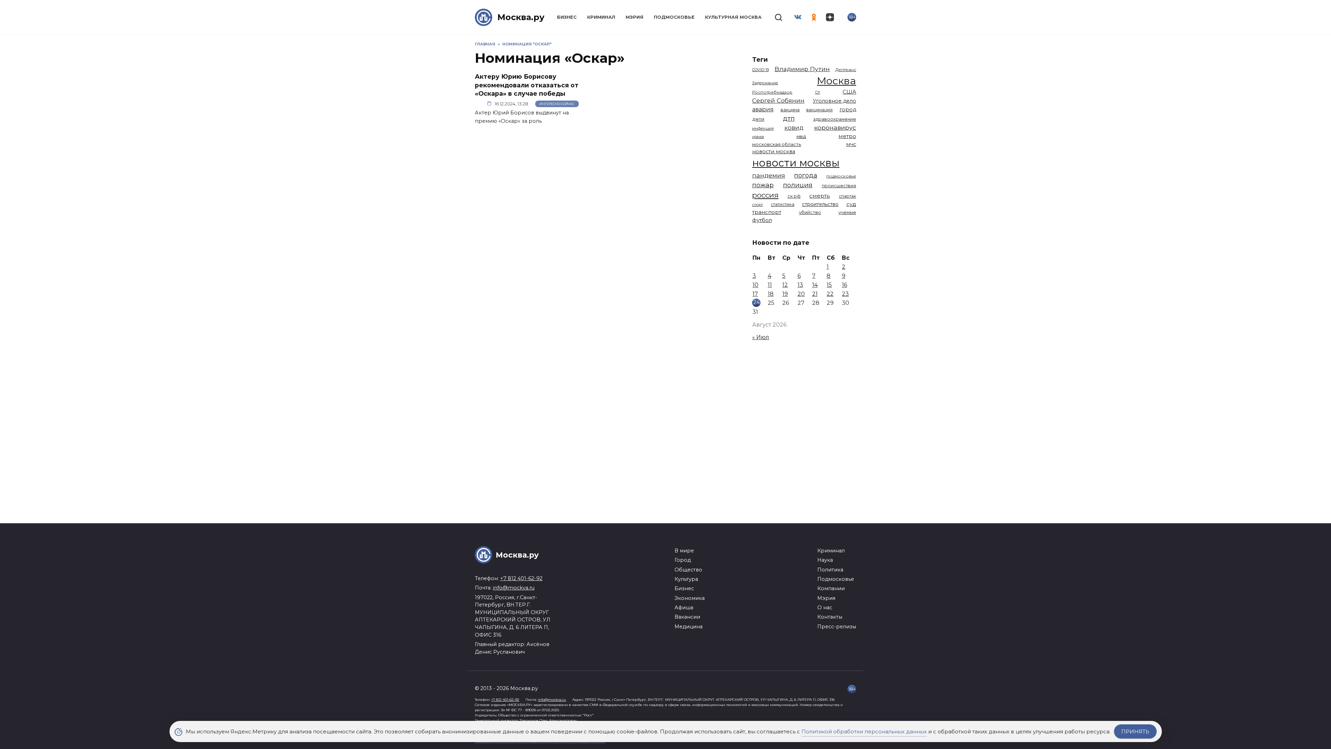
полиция (797, 185)
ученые (847, 212)
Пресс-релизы (836, 626)
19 (785, 294)
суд (851, 204)
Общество (688, 570)
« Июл (760, 337)
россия (765, 195)
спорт (757, 204)
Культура (686, 579)
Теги (760, 59)
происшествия (839, 185)
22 (830, 294)
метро (847, 136)
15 (829, 285)
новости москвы (796, 163)
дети (758, 119)
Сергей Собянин (778, 100)
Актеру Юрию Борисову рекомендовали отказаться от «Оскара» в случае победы (526, 85)
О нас (824, 607)
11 (770, 285)
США (849, 91)
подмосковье (841, 176)
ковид (793, 127)
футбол (762, 220)
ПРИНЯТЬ (1135, 731)
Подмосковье (674, 17)
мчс (851, 144)
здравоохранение (834, 119)
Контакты (829, 617)
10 (755, 285)
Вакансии (687, 617)
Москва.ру (521, 17)
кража (758, 136)
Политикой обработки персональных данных (864, 731)
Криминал (601, 17)
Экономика (690, 598)
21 (815, 294)
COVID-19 (760, 69)
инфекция (763, 128)
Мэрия (634, 17)
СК (817, 92)
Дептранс (845, 69)
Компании (831, 588)
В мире (684, 551)
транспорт (766, 212)
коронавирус (835, 127)
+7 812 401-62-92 (521, 578)
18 (771, 294)
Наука (825, 560)
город (848, 109)
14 (815, 285)
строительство (820, 204)
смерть (819, 195)
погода (805, 175)
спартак (847, 196)
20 (801, 294)
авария (763, 109)
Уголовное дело (834, 101)
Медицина (689, 626)
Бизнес (567, 17)
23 (845, 294)
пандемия (768, 175)
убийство (810, 212)
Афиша (684, 607)
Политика (830, 570)
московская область (776, 144)
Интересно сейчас (556, 104)
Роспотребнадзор (772, 92)
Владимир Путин (802, 68)
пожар (763, 185)
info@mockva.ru (513, 588)
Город (683, 560)
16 (844, 285)
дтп (789, 118)
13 (800, 285)
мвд (801, 136)
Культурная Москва (733, 17)
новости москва (773, 151)
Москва (836, 81)
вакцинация (819, 109)
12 (785, 285)
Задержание (765, 82)
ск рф (794, 196)
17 (755, 294)
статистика (782, 204)
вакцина (790, 109)
